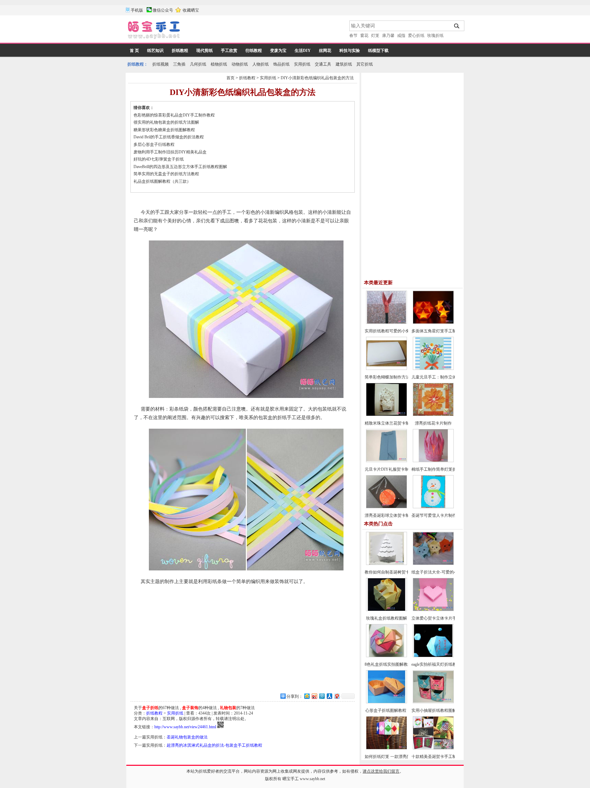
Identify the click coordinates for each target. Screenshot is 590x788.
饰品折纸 (281, 64)
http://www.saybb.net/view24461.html (185, 726)
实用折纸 (302, 64)
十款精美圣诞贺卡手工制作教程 (440, 756)
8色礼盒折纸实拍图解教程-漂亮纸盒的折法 (403, 664)
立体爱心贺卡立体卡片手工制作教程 (444, 618)
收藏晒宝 (191, 10)
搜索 (457, 26)
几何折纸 (198, 64)
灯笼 (375, 35)
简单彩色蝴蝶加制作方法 (387, 377)
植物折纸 (219, 64)
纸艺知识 (155, 50)
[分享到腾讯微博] (321, 696)
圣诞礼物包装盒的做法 (187, 737)
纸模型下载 (378, 50)
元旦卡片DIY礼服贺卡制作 (389, 469)
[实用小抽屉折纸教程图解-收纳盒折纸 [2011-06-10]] (433, 702)
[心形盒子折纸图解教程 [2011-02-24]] (386, 702)
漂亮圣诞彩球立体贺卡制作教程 (393, 515)
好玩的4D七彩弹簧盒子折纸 (159, 159)
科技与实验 (349, 50)
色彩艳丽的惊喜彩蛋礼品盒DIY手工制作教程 (174, 115)
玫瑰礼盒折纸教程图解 (386, 618)
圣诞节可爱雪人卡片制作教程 (438, 515)
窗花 (364, 35)
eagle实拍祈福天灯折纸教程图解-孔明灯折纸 (451, 664)
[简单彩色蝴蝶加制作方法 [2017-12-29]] (386, 368)
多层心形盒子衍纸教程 (154, 144)
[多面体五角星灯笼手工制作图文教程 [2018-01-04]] (433, 322)
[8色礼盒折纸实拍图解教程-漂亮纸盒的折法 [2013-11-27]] (386, 655)
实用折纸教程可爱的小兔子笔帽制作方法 (401, 331)
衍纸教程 (253, 50)
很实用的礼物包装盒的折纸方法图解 (166, 122)
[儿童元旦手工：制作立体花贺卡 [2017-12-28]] (433, 368)
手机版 (137, 10)
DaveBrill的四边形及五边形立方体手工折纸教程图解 (180, 166)
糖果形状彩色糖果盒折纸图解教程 (164, 129)
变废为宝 (278, 50)
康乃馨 (388, 35)
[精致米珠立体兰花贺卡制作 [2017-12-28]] (386, 414)
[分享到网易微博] (336, 696)
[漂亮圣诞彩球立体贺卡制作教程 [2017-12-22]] (386, 506)
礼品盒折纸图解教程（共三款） (162, 181)
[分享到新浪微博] (314, 696)
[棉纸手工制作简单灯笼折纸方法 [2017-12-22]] (433, 460)
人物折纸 (260, 64)
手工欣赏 (229, 50)
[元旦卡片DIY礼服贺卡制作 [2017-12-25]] (386, 460)
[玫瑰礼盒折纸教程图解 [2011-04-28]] (386, 609)
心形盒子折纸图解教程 (386, 710)
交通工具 (323, 64)
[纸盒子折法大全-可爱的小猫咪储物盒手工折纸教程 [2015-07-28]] (433, 563)
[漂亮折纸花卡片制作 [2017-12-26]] (433, 414)
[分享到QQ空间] (306, 696)
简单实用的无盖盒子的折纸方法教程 (166, 173)
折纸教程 (180, 50)
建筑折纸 (344, 64)
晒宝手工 (290, 778)
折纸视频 (160, 64)
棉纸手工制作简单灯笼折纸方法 (440, 469)
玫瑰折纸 (435, 35)
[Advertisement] (265, 30)
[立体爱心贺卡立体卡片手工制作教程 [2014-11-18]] (433, 609)
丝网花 (325, 50)
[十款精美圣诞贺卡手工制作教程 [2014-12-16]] (433, 748)
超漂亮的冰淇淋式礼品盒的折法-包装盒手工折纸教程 (214, 745)
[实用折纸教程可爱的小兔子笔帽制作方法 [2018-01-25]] (386, 322)
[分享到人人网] (329, 696)
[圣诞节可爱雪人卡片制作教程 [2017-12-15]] (433, 506)
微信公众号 (163, 10)
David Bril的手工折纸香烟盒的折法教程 (169, 137)
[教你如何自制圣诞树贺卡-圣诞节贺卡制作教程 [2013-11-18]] (386, 563)
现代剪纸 (204, 50)
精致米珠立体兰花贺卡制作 (389, 423)
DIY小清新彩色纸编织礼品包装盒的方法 (317, 77)
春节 (353, 35)
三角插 (179, 64)
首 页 (134, 50)
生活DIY (303, 50)
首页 (230, 77)
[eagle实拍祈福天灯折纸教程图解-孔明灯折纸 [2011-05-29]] (433, 655)
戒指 (401, 35)
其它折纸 (364, 64)
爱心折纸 (416, 35)
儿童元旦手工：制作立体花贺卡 (440, 377)
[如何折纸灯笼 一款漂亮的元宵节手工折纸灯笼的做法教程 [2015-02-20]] (386, 748)
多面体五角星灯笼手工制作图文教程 (444, 331)
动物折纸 (239, 64)
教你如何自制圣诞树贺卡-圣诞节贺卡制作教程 (406, 572)
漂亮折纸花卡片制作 (433, 423)
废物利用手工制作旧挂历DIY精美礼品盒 (170, 152)
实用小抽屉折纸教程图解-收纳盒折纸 (444, 710)
